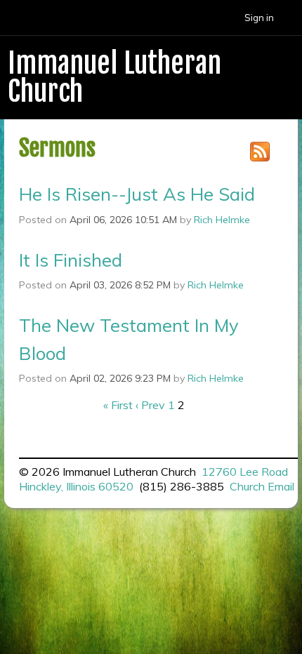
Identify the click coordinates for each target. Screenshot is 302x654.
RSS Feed (260, 151)
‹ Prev (150, 405)
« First (118, 405)
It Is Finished (70, 259)
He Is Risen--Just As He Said (137, 193)
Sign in (259, 17)
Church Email (262, 486)
